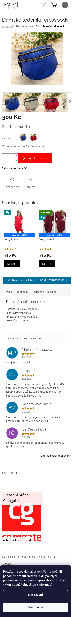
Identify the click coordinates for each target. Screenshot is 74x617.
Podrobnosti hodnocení (50, 26)
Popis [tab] (8, 292)
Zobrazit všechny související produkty (37, 280)
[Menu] (65, 5)
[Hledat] (44, 5)
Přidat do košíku (37, 158)
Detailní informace (12, 168)
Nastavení (35, 595)
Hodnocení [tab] (38, 292)
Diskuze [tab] (52, 292)
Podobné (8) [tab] (22, 292)
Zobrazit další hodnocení (55, 456)
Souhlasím (35, 607)
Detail (11, 263)
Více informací (42, 584)
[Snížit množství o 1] (16, 160)
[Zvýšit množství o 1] (16, 156)
